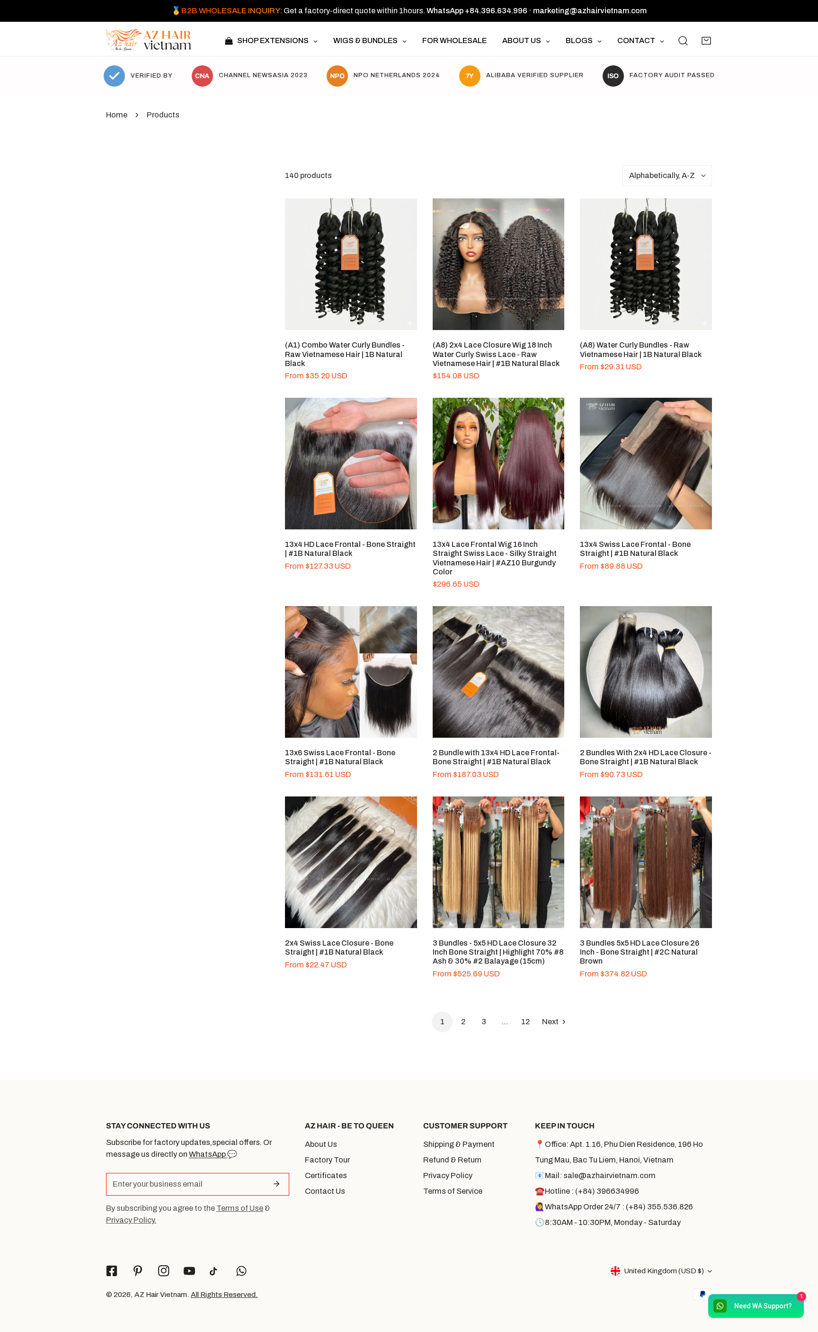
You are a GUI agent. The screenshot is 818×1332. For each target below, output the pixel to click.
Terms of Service (452, 1191)
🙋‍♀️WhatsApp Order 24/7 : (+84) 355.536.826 (614, 1207)
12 (525, 1022)
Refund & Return (452, 1160)
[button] (706, 40)
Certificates (326, 1175)
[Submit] (276, 1184)
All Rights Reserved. (224, 1294)
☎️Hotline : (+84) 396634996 (587, 1191)
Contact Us (325, 1191)
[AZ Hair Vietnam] (148, 41)
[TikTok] (216, 1271)
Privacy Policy (447, 1175)
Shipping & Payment (459, 1144)
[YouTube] (190, 1271)
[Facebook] (112, 1271)
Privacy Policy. (131, 1220)
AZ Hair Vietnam (160, 1294)
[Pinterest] (137, 1271)
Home (116, 115)
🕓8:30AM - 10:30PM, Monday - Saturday (608, 1222)
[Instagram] (164, 1271)
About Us (321, 1144)
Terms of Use (239, 1208)
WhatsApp (208, 1154)
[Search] (683, 40)
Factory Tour (327, 1160)
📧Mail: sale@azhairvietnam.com (595, 1175)
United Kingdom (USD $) (664, 1271)
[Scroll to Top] (800, 1280)
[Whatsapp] (242, 1271)
